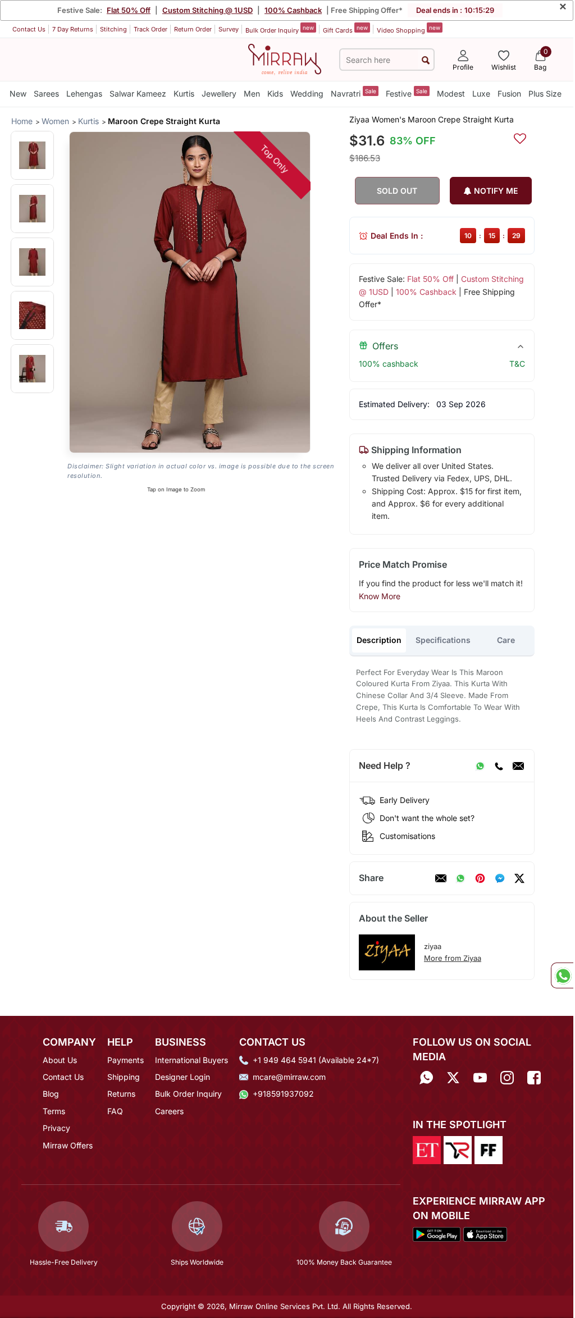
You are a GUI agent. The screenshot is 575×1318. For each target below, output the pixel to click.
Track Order (150, 29)
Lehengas (84, 93)
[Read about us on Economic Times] (427, 1149)
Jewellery (219, 93)
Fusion (509, 93)
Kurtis (184, 93)
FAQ (115, 1111)
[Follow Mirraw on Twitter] (453, 1078)
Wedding (306, 93)
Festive (406, 93)
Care (506, 640)
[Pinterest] (480, 878)
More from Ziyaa (452, 958)
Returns (121, 1093)
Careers (169, 1111)
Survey (228, 29)
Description (379, 640)
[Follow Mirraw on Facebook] (534, 1078)
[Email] (518, 766)
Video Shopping (408, 29)
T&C (517, 363)
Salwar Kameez (137, 93)
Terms (54, 1111)
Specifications (443, 640)
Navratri (353, 93)
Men (252, 93)
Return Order (193, 29)
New (18, 93)
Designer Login (182, 1077)
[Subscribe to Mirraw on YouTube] (480, 1078)
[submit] (425, 59)
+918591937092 (283, 1093)
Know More (379, 596)
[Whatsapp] (426, 1078)
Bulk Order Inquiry (279, 29)
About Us (60, 1060)
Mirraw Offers (68, 1145)
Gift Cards (345, 29)
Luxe (481, 93)
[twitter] (519, 878)
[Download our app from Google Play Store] (436, 1233)
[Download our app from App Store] (485, 1233)
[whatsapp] (460, 878)
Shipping (123, 1077)
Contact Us (28, 29)
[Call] (498, 766)
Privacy (56, 1128)
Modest (451, 93)
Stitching (113, 29)
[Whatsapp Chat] (562, 975)
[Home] (284, 58)
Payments (125, 1060)
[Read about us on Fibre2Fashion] (488, 1149)
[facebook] (499, 878)
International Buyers (191, 1060)
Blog (51, 1093)
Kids (275, 93)
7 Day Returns (72, 29)
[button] (32, 155)
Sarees (46, 93)
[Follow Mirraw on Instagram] (507, 1078)
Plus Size (545, 93)
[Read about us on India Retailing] (458, 1149)
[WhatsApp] (480, 766)
